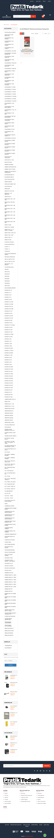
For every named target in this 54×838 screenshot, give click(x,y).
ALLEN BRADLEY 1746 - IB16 (9, 104)
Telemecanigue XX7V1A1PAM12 (8, 626)
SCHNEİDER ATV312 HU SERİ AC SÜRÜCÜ (9, 518)
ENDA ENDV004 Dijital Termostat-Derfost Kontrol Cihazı (14, 736)
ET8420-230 (7, 251)
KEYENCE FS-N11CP (9, 306)
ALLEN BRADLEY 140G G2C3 (10, 63)
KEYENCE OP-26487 (9, 366)
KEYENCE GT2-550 (8, 332)
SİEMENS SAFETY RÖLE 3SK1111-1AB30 (10, 610)
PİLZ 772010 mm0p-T (9, 470)
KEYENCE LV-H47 (8, 362)
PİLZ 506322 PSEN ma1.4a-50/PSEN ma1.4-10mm (10, 446)
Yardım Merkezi (41, 795)
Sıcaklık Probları (8, 542)
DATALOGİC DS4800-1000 (10, 184)
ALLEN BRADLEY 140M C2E (10, 68)
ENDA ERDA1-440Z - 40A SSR (10, 222)
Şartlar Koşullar (8, 801)
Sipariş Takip (37, 1)
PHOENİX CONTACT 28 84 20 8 (10, 433)
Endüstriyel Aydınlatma (9, 244)
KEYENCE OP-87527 (9, 385)
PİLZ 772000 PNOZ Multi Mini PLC (10, 468)
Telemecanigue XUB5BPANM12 (8, 622)
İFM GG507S (7, 274)
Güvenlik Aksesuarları (9, 267)
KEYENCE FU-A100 (8, 327)
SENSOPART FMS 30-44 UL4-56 (10, 537)
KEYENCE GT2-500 (8, 329)
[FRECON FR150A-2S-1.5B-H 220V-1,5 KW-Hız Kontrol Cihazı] (6, 685)
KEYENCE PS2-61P (8, 390)
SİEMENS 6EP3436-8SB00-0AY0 (10, 604)
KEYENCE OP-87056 (9, 380)
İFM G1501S (7, 271)
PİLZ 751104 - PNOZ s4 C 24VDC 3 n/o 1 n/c (10, 465)
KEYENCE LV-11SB (8, 355)
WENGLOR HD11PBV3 (9, 630)
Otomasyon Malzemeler (10, 424)
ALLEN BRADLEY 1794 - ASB (9, 114)
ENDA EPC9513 (8, 196)
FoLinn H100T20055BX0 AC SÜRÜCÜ (10, 254)
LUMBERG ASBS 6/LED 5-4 (10, 399)
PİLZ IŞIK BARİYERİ (9, 491)
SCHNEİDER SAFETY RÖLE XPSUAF (10, 525)
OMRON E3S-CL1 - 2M (9, 403)
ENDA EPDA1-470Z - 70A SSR (10, 209)
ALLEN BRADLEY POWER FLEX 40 (10, 141)
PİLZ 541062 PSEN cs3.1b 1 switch (10, 449)
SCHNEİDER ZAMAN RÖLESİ (10, 534)
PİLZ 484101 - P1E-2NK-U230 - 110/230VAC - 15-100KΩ (10, 442)
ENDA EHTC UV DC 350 (9, 191)
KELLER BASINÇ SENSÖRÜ (10, 287)
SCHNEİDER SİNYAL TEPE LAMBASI (10, 531)
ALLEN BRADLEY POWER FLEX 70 (10, 147)
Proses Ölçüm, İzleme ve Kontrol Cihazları (10, 501)
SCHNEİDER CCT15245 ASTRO (14, 675)
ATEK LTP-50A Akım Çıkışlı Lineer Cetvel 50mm (14, 691)
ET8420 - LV (7, 249)
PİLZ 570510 (7, 452)
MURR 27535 (7, 401)
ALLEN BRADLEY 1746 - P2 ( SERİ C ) (10, 110)
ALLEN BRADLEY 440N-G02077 (9, 123)
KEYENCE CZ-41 (8, 297)
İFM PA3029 (7, 281)
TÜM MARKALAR (8, 645)
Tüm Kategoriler (14, 24)
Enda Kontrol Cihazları (9, 242)
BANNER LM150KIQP (9, 164)
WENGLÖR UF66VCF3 (9, 635)
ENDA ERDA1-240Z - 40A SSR (10, 216)
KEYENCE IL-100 (8, 341)
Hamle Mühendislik (29, 836)
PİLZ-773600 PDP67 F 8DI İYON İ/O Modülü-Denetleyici (14, 721)
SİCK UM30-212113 (9, 563)
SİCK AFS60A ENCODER (10, 550)
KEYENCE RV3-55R (8, 394)
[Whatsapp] (45, 835)
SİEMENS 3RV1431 (9, 591)
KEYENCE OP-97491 (9, 387)
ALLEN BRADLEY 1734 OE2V (10, 101)
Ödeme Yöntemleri (41, 801)
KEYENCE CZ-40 (8, 294)
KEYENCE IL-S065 (8, 345)
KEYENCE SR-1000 (8, 396)
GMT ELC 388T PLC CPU (10, 259)
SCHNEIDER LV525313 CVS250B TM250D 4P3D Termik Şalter (14, 749)
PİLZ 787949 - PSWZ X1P (10, 488)
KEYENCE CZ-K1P (8, 299)
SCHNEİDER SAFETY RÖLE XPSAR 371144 (10, 522)
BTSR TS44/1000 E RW (9, 179)
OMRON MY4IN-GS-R (9, 410)
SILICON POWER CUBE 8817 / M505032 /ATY (10, 614)
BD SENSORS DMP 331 (9, 174)
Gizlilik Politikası (24, 799)
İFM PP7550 (7, 285)
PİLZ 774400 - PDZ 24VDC (10, 481)
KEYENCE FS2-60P (8, 320)
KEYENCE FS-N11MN (9, 308)
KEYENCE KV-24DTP (9, 348)
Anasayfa (7, 24)
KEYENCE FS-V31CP (9, 318)
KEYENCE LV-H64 (8, 364)
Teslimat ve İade (24, 797)
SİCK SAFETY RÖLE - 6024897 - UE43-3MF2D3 (10, 561)
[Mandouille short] (6, 707)
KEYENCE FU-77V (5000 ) (14, 712)
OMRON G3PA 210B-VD (9, 408)
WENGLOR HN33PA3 (9, 633)
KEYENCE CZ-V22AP (9, 304)
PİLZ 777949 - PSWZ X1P (10, 486)
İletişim (44, 1)
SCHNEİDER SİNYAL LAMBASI (9, 528)
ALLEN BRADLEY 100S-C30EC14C (9, 60)
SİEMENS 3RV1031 (9, 589)
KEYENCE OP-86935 (9, 378)
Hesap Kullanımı (41, 797)
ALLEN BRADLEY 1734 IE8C (10, 94)
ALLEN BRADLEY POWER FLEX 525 (10, 144)
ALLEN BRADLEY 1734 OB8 (10, 98)
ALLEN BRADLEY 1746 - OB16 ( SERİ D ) (9, 107)
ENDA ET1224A (8, 224)
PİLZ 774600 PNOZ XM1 (10, 484)
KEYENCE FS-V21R (8, 313)
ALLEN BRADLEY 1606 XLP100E (9, 78)
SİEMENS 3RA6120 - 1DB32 (10, 579)
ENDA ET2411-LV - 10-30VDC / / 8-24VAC (9, 230)
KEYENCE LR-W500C (9, 352)
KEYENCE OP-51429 (9, 369)
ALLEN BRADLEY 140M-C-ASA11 (10, 71)
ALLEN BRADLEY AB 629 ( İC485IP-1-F (10, 135)
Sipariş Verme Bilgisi (42, 803)
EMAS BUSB (7, 188)
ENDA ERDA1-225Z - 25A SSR (10, 212)
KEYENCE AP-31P (8, 290)
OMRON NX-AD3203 (9, 413)
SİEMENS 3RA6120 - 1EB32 (10, 582)
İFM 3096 (6, 269)
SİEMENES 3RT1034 (9, 572)
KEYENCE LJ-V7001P (9, 350)
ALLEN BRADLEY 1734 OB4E (10, 96)
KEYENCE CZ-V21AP (9, 301)
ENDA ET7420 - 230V (9, 235)
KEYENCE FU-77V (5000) (10, 325)
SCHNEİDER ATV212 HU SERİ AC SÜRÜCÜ (9, 515)
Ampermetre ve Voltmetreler (8, 157)
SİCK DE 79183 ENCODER (10, 552)
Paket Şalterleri (8, 427)
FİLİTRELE (10, 665)
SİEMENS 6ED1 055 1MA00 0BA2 (10, 597)
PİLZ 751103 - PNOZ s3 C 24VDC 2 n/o (10, 461)
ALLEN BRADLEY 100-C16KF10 (9, 48)
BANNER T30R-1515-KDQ (10, 169)
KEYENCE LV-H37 (8, 359)
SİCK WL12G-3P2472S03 (10, 568)
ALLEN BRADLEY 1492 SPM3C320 (9, 75)
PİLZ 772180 (7, 476)
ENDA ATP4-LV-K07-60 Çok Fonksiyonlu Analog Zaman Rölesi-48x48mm (14, 742)
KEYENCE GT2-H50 (8, 336)
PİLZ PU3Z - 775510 (9, 498)
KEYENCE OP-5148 (8, 371)
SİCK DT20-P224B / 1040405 (9, 555)
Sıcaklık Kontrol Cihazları (10, 539)
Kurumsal (32, 1)
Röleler (6, 503)
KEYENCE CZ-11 (8, 292)
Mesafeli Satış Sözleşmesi (26, 795)
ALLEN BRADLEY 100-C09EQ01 (9, 38)
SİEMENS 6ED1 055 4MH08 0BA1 (10, 601)
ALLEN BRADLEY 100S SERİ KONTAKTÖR (10, 54)
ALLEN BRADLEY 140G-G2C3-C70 (9, 66)
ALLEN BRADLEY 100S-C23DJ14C (9, 57)
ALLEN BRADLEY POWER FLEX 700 (10, 151)
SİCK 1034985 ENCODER (10, 544)
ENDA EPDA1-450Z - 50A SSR (10, 206)
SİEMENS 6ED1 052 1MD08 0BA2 (10, 594)
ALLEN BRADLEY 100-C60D (10, 50)
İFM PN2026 (7, 283)
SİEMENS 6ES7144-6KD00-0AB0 (10, 607)
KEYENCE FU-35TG (8, 322)
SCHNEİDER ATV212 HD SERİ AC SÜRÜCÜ (9, 512)
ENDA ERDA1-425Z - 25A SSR (10, 219)
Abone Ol (47, 765)
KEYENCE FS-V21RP (9, 315)
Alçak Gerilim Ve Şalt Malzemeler (9, 35)
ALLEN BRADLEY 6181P (9, 129)
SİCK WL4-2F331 (8, 570)
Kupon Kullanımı (8, 803)
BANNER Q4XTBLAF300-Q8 (10, 166)
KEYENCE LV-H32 (8, 357)
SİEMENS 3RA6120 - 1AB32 (10, 575)
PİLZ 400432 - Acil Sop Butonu (9, 439)
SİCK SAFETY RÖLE (9, 557)
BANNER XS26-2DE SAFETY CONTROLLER (10, 172)
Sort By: (32, 33)
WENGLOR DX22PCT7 (9, 628)
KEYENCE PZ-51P (8, 392)
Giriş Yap (6, 795)
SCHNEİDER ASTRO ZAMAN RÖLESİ (10, 509)
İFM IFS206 (7, 276)
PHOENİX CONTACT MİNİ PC (10, 435)
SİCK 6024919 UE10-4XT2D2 (9, 547)
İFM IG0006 (7, 278)
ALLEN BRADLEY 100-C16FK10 (9, 42)
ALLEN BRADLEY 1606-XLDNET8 (9, 81)
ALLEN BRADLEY (8, 647)
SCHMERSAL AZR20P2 (9, 505)
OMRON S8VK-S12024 (9, 422)
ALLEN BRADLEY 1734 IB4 (10, 87)
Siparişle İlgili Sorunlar (25, 801)
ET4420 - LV (7, 246)
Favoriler (6, 799)
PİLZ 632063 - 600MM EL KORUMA (10, 458)
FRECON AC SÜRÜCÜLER (10, 256)
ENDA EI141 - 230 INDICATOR (8, 194)
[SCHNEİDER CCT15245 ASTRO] (6, 677)
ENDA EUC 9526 (8, 239)
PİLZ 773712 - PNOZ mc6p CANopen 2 (10, 479)
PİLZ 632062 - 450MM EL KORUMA (10, 455)
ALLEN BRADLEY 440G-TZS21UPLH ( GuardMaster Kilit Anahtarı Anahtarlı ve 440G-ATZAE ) (27, 51)
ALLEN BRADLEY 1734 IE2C (10, 89)
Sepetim (6, 797)
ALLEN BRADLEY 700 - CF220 (9, 132)
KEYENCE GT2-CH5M (9, 334)
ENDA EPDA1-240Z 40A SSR (10, 203)
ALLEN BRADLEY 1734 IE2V (10, 91)
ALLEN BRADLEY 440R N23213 (9, 127)
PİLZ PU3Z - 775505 (9, 495)
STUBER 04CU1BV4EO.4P (10, 616)
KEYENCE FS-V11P (8, 311)
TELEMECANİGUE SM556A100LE (8, 619)
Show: (46, 33)
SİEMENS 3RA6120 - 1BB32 (10, 577)
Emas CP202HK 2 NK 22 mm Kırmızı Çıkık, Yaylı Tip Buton (14, 706)
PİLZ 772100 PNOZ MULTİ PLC (10, 473)
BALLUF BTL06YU (8, 162)
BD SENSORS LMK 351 (9, 177)
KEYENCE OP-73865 (9, 373)
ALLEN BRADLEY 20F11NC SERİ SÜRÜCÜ (10, 117)
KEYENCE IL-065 (8, 339)
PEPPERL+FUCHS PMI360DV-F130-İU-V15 (10, 430)
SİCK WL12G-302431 (9, 565)
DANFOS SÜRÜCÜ (8, 181)
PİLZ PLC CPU (7, 493)
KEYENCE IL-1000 (8, 343)
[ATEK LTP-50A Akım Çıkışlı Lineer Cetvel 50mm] (6, 693)
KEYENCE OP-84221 (9, 376)
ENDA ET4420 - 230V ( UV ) (10, 232)
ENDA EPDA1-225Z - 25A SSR (10, 199)
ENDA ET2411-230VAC (9, 227)
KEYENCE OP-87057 (9, 383)
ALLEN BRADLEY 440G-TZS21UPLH (9, 120)
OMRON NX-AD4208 (9, 417)
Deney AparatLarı (8, 186)
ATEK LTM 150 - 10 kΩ (9, 159)
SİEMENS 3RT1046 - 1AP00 (10, 586)
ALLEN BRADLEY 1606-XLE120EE (9, 84)
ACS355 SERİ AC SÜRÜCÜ (10, 32)
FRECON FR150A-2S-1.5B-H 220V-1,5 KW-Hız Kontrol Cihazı (14, 682)
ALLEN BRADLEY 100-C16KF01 (9, 45)
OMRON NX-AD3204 (9, 415)
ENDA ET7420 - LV (8, 237)
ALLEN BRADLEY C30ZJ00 (10, 138)
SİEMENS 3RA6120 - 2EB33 (10, 584)
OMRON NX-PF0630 (9, 420)
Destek (49, 1)
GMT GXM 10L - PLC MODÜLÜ (9, 264)
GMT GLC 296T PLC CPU (10, 261)
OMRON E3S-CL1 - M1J (9, 406)
